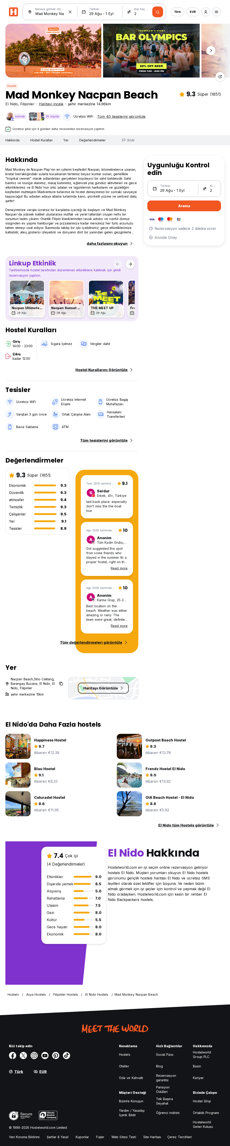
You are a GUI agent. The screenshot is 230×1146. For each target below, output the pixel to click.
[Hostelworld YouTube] (45, 1055)
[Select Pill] (205, 11)
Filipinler (27, 104)
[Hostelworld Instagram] (34, 1055)
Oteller (124, 1066)
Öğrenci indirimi (168, 1113)
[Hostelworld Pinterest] (55, 1055)
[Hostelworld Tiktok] (66, 1055)
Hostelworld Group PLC (202, 1054)
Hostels (124, 1054)
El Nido (11, 104)
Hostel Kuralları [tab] (41, 140)
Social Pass (164, 1054)
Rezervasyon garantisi (166, 1078)
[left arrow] (117, 264)
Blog (159, 1066)
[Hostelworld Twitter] (23, 1055)
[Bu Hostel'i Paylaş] (220, 76)
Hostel (11, 86)
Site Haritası (152, 1137)
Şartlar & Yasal (58, 1137)
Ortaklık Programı (206, 1113)
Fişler (100, 1137)
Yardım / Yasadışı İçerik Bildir (132, 1113)
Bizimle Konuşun (131, 1101)
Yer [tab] (65, 140)
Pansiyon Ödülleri (163, 1089)
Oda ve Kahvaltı (131, 1078)
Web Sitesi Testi (123, 1137)
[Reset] (70, 11)
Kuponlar (82, 1137)
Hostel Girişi (202, 1101)
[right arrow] (130, 264)
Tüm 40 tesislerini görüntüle (121, 116)
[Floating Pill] (210, 50)
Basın (197, 1066)
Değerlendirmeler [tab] (92, 140)
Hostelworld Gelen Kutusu (203, 1124)
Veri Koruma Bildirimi (24, 1137)
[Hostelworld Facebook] (12, 1055)
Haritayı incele (51, 104)
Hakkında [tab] (12, 140)
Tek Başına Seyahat (164, 1101)
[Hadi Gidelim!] (157, 11)
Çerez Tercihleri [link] (179, 1137)
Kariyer (198, 1078)
